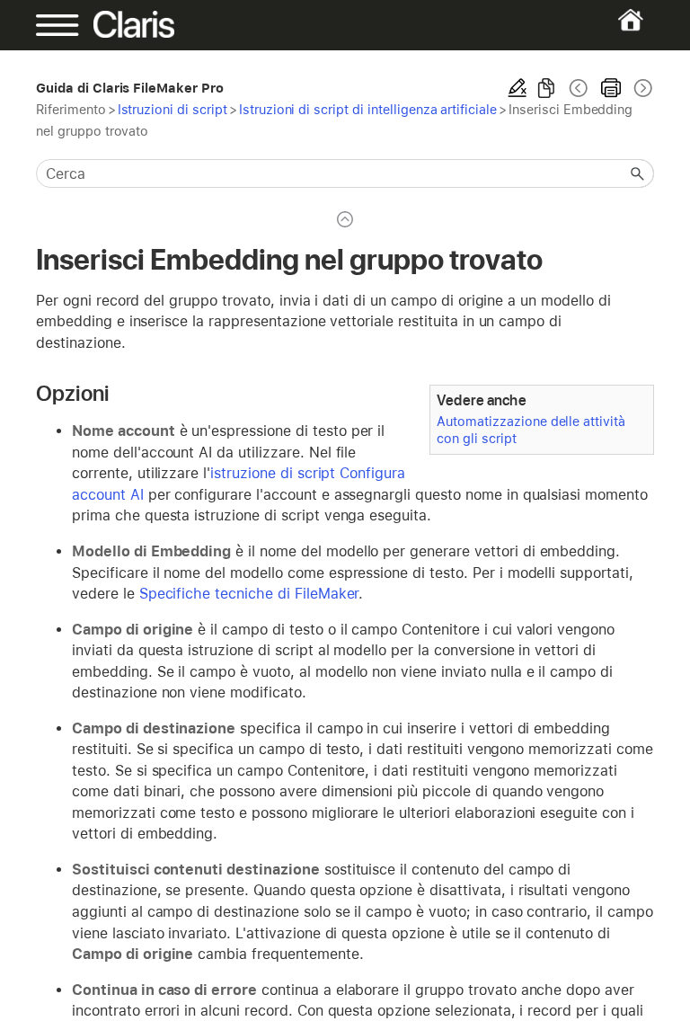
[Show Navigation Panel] (65, 25)
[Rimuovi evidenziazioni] (517, 88)
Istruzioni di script (172, 109)
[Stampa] (611, 88)
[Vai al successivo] (641, 88)
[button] (638, 173)
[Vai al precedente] (578, 88)
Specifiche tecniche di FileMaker (249, 593)
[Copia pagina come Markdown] (546, 88)
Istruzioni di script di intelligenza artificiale (368, 109)
